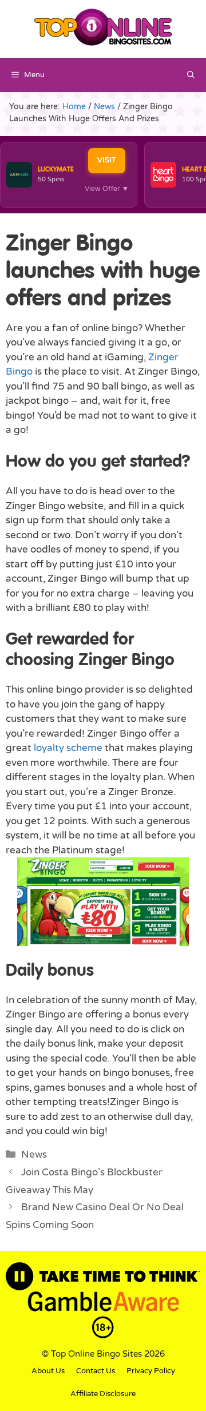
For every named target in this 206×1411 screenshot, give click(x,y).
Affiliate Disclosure (103, 1393)
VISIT (106, 160)
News (34, 1154)
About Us (48, 1371)
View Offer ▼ (107, 189)
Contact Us (95, 1371)
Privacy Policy (150, 1371)
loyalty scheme (69, 748)
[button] (191, 75)
